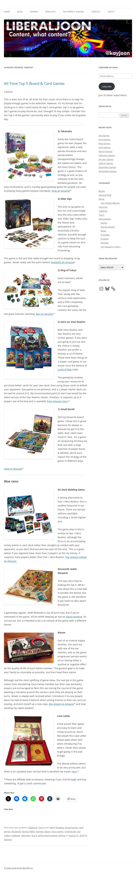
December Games (107, 167)
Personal (103, 206)
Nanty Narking (74, 616)
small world (70, 831)
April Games (104, 147)
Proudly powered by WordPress (18, 868)
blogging (60, 827)
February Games (107, 155)
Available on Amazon (62, 262)
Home (7, 11)
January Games (106, 159)
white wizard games (47, 835)
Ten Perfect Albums (73, 11)
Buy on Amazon (44, 313)
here (74, 771)
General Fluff (105, 195)
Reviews (105, 242)
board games (71, 827)
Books (102, 191)
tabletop (16, 835)
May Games (104, 143)
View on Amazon (61, 190)
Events (104, 222)
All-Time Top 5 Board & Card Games (34, 83)
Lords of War (65, 369)
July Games (104, 135)
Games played (108, 226)
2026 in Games (106, 163)
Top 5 (41, 827)
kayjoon (8, 839)
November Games (108, 171)
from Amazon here (57, 401)
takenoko (26, 835)
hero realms (58, 831)
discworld (16, 831)
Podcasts (50, 11)
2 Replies (8, 91)
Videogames (105, 218)
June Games (104, 139)
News (103, 230)
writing (61, 835)
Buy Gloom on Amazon (61, 704)
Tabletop (32, 827)
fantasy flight (28, 831)
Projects (105, 238)
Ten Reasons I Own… (111, 246)
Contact (96, 11)
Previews (105, 234)
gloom (47, 831)
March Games (105, 151)
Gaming (34, 11)
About (111, 11)
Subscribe (106, 86)
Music (101, 199)
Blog (20, 11)
